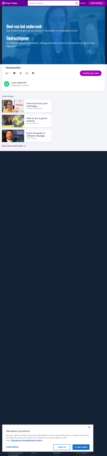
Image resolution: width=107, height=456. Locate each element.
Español (57, 453)
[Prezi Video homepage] (9, 3)
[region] (47, 438)
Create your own (91, 73)
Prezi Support (82, 453)
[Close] (89, 427)
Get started (96, 3)
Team (33, 453)
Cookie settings (12, 447)
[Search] (76, 3)
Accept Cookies (81, 447)
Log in (83, 3)
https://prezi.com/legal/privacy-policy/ (26, 440)
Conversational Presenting (15, 454)
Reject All (62, 447)
